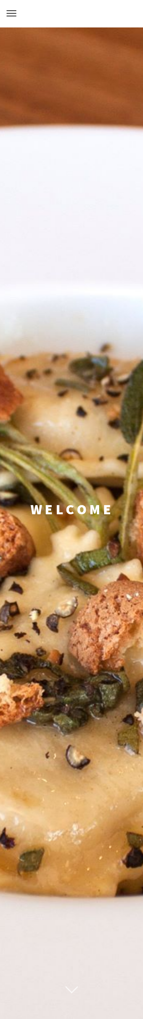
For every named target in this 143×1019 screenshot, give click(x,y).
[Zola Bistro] (71, 13)
